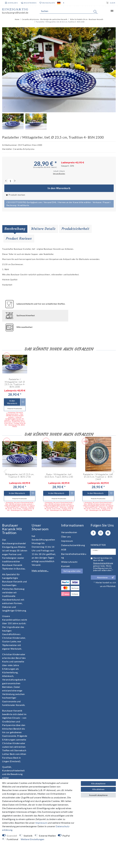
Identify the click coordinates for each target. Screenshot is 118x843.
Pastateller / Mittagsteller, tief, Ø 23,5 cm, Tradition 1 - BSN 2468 (98, 477)
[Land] (59, 3)
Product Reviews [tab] (19, 238)
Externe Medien (47, 835)
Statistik (28, 835)
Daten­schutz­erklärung (73, 545)
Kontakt (65, 566)
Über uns (66, 536)
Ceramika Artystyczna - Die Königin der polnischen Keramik (44, 19)
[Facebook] (93, 533)
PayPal (66, 835)
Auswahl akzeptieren (98, 795)
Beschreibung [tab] (14, 229)
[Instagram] (100, 533)
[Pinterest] (108, 533)
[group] (14, 364)
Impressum (67, 540)
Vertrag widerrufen (72, 571)
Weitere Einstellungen (32, 839)
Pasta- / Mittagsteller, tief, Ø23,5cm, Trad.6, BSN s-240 (59, 475)
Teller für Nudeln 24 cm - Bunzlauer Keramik (86, 19)
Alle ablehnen (98, 789)
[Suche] (95, 11)
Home (17, 19)
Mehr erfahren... (40, 570)
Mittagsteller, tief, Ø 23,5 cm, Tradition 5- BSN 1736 (19, 475)
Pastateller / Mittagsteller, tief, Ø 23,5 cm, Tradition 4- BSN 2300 (14, 383)
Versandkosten (69, 532)
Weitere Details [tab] (43, 229)
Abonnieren (102, 577)
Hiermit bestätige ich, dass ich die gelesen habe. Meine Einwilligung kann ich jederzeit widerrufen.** (103, 564)
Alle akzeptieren (98, 783)
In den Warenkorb (59, 188)
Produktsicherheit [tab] (75, 229)
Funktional (12, 839)
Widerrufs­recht (69, 561)
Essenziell (12, 835)
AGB (63, 549)
